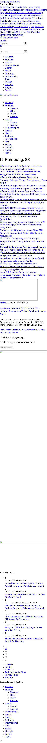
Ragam (8, 150)
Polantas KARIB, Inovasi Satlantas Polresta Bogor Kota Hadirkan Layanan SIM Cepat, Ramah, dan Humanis (21, 19)
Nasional (14, 108)
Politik (13, 113)
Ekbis (12, 111)
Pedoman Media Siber (15, 672)
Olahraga (9, 136)
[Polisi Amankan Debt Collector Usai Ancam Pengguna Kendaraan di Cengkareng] (23, 168)
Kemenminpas (12, 127)
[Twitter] (6, 648)
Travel (8, 153)
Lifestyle (9, 147)
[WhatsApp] (6, 657)
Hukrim (8, 119)
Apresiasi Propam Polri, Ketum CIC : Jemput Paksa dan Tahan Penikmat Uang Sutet (23, 311)
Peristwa (9, 105)
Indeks (3, 40)
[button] (25, 43)
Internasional (11, 139)
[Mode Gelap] (1, 46)
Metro (8, 133)
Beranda (9, 102)
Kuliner (8, 144)
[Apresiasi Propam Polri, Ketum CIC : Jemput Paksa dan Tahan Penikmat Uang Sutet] (19, 299)
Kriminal (14, 125)
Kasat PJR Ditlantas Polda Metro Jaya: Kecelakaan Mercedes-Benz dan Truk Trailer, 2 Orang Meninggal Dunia (22, 275)
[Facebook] (6, 646)
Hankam (14, 116)
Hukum (13, 122)
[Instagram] (6, 654)
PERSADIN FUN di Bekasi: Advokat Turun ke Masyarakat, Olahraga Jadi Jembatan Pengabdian (22, 26)
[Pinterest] (6, 651)
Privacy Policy (11, 675)
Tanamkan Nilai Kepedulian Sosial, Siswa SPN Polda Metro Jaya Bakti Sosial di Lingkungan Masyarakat (22, 32)
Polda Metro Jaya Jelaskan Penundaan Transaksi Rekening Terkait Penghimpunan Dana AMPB (23, 12)
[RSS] (6, 660)
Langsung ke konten (10, 1)
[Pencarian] (1, 49)
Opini (7, 141)
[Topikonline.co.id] (9, 37)
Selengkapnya (6, 347)
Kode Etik (9, 669)
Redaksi (9, 664)
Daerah (8, 130)
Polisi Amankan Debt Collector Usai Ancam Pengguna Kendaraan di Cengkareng (20, 8)
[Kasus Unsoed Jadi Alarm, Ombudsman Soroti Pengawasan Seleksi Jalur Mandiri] (23, 255)
